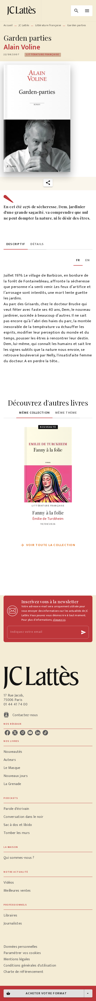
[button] (43, 55)
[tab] (16, 244)
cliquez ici (59, 620)
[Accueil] (22, 10)
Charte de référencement (23, 972)
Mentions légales (17, 959)
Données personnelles (20, 947)
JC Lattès (24, 25)
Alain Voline (22, 47)
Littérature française (48, 25)
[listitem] (7, 732)
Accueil (8, 25)
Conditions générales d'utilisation (30, 966)
